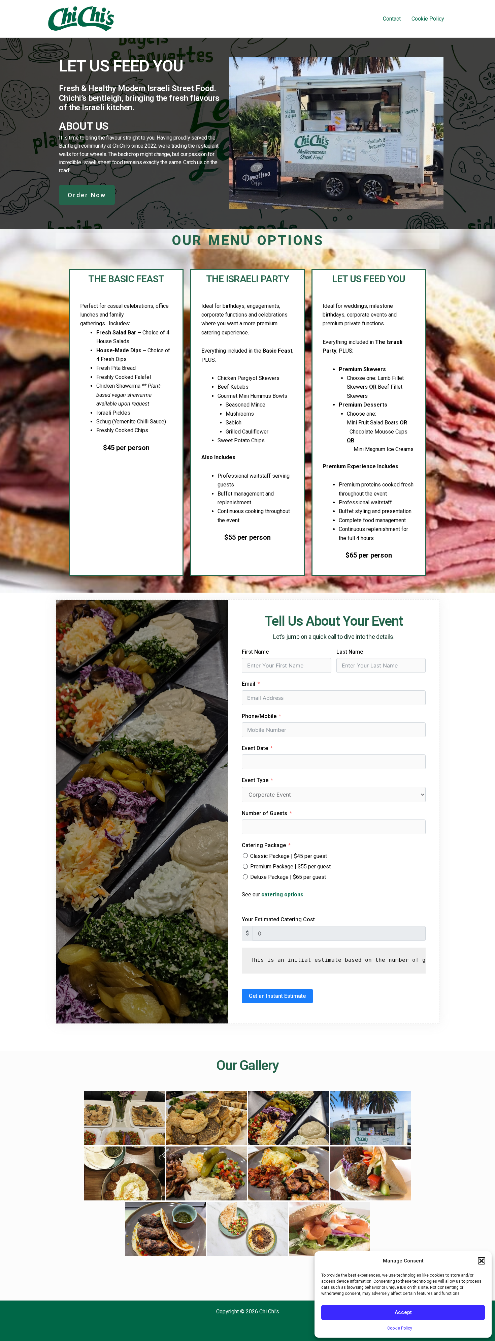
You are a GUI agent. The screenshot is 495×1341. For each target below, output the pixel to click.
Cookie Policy (399, 1328)
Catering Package (264, 845)
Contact (392, 19)
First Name (255, 652)
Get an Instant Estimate (277, 996)
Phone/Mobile (259, 716)
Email (248, 684)
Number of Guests (264, 813)
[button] (481, 1260)
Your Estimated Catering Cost (278, 919)
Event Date (255, 748)
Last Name (349, 652)
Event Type (255, 780)
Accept (403, 1312)
